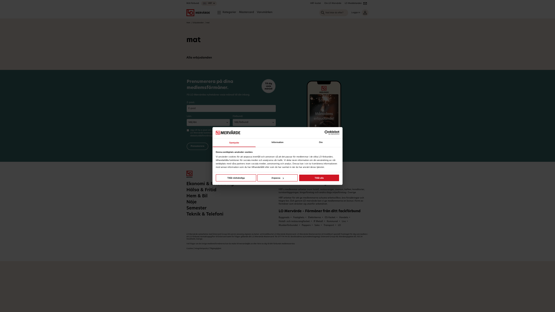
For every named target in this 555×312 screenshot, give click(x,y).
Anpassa (275, 178)
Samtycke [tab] (234, 142)
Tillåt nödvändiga (236, 178)
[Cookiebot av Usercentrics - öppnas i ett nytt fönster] (326, 132)
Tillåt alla (319, 178)
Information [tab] (277, 142)
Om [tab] (321, 142)
